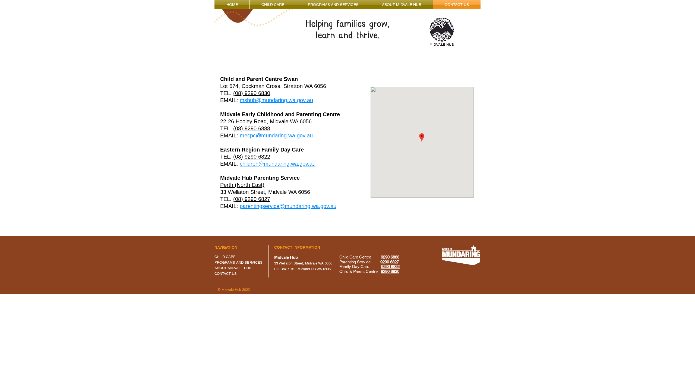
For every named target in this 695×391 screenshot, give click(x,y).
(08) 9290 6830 (251, 93)
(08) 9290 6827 (251, 199)
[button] (273, 4)
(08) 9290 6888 (251, 128)
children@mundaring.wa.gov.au (277, 164)
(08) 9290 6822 (251, 157)
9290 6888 (390, 257)
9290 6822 (390, 266)
